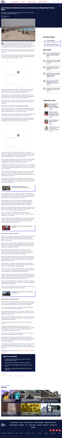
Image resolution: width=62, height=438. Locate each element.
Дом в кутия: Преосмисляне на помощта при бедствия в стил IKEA (18, 5)
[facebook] (51, 430)
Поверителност (11, 433)
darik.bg (50, 109)
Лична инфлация (50, 40)
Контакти (21, 433)
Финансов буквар (42, 1)
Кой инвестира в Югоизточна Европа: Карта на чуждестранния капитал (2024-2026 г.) (30, 413)
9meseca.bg (51, 130)
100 (26, 425)
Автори (33, 427)
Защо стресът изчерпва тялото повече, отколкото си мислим (54, 128)
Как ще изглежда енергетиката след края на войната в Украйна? (50, 401)
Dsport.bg (46, 433)
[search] (54, 1)
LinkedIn (33, 350)
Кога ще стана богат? (52, 44)
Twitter (5, 352)
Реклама (16, 433)
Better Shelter (4, 375)
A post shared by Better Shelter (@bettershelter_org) (18, 86)
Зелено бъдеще (13, 425)
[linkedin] (57, 430)
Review (23, 1)
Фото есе (45, 425)
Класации (39, 425)
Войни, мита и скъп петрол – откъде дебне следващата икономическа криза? (9, 413)
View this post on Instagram (11, 74)
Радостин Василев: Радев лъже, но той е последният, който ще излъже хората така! (54, 113)
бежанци (10, 375)
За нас (33, 433)
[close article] (59, 6)
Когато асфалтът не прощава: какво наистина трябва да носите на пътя (30, 400)
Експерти (21, 425)
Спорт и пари (32, 425)
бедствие (16, 375)
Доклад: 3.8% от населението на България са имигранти (17, 362)
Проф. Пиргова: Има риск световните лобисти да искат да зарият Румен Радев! (53, 105)
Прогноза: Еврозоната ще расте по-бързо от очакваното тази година (50, 414)
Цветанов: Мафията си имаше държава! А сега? (54, 121)
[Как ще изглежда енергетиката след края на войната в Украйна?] (51, 396)
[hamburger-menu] (58, 1)
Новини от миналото (50, 422)
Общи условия (3, 433)
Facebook (22, 350)
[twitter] (60, 430)
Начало (3, 5)
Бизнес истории (32, 1)
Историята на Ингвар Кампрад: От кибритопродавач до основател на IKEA (20, 187)
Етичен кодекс (27, 433)
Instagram (27, 350)
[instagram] (54, 430)
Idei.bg (59, 433)
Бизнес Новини (15, 1)
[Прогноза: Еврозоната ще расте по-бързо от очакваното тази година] (51, 409)
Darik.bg (39, 433)
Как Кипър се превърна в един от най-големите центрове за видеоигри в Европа (10, 400)
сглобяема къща (22, 375)
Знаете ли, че (53, 425)
